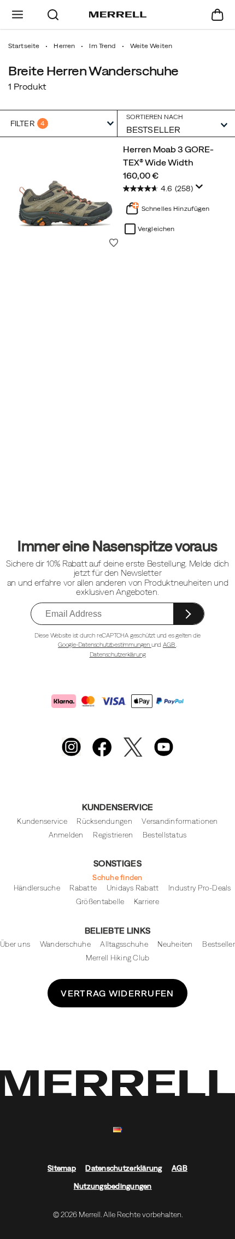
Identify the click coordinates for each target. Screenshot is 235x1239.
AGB (169, 644)
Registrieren (113, 835)
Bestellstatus (164, 835)
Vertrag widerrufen (117, 993)
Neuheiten (174, 944)
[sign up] (188, 613)
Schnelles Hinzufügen (175, 209)
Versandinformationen (180, 821)
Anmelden (66, 835)
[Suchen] (53, 14)
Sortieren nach (154, 116)
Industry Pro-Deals (199, 888)
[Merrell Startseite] (117, 14)
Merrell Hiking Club (118, 958)
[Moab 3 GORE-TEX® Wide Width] (66, 194)
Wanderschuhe (65, 944)
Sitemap (62, 1168)
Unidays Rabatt (133, 888)
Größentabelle (100, 902)
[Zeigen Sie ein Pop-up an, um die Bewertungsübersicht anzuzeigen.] (201, 189)
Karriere (146, 902)
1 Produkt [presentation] (27, 86)
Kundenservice (42, 821)
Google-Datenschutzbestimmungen (104, 644)
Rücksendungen (104, 821)
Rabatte (83, 888)
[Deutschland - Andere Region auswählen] (117, 1130)
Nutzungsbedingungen (113, 1186)
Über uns (15, 944)
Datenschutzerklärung (118, 654)
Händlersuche (37, 888)
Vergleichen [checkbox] (156, 229)
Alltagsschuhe (124, 944)
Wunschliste (113, 242)
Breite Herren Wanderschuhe (93, 70)
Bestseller (218, 944)
